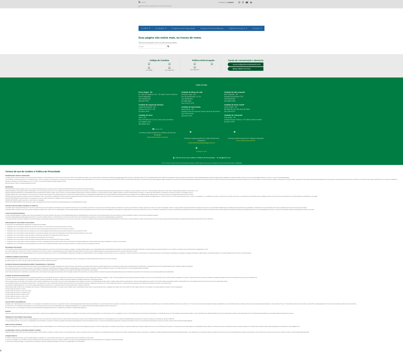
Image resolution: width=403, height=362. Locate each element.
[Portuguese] (260, 3)
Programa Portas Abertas (211, 28)
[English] (257, 3)
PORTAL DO (226, 2)
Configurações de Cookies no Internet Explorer (18, 290)
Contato (256, 28)
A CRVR (144, 28)
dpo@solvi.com (224, 157)
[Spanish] (263, 3)
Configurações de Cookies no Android (15, 298)
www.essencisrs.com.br (245, 141)
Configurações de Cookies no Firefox (15, 289)
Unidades (159, 28)
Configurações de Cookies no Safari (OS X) (17, 294)
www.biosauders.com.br (157, 137)
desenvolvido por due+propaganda (209, 163)
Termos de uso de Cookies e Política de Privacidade (195, 157)
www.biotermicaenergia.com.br (201, 143)
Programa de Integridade (183, 28)
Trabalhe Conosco (237, 28)
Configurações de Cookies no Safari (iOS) (16, 296)
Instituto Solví (201, 151)
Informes (239, 163)
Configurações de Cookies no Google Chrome (17, 292)
